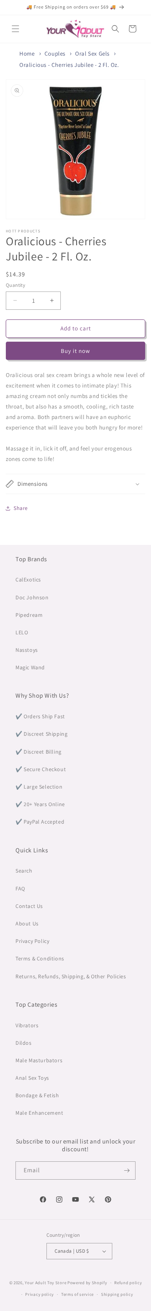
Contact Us (29, 906)
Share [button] (21, 507)
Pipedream (29, 614)
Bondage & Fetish (37, 1095)
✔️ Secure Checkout (40, 769)
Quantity (15, 285)
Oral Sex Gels (92, 53)
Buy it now (75, 350)
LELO (21, 632)
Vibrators (26, 1025)
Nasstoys (26, 649)
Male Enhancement (39, 1112)
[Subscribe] (126, 1170)
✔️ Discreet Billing (38, 751)
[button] (15, 28)
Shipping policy (117, 1294)
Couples (55, 53)
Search (24, 870)
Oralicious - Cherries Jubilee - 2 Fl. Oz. (69, 64)
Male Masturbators (38, 1060)
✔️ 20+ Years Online (40, 804)
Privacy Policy (32, 940)
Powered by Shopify (87, 1282)
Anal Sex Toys (32, 1077)
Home (26, 53)
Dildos (23, 1042)
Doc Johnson (32, 597)
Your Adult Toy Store (45, 1282)
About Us (27, 923)
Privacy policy (39, 1294)
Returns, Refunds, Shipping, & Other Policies (70, 976)
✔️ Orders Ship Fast (40, 716)
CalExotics (28, 579)
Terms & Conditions (39, 958)
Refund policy (128, 1282)
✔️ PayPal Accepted (39, 821)
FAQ (20, 888)
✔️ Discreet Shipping (41, 733)
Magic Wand (30, 667)
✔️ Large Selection (38, 786)
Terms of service (77, 1294)
